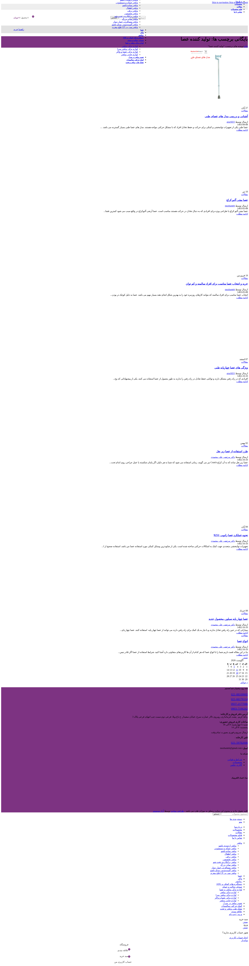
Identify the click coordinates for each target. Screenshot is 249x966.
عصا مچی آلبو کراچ (237, 200)
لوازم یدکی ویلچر (130, 46)
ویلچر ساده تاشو (130, 5)
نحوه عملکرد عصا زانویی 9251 (231, 535)
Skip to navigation (220, 2)
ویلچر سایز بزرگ (130, 19)
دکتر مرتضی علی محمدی (223, 457)
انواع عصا (242, 641)
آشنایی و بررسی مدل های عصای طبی (226, 116)
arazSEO (231, 122)
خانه (246, 46)
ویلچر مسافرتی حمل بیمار (125, 21)
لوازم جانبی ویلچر (129, 54)
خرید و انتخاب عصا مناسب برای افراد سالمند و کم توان (217, 283)
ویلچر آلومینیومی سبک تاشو (125, 24)
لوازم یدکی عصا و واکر (127, 52)
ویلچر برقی (132, 11)
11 (237, 670)
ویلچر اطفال (132, 8)
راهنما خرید (19, 29)
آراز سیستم (158, 811)
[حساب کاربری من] (39, 17)
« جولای (244, 682)
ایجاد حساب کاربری (238, 937)
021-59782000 (239, 742)
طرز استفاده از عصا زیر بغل (232, 451)
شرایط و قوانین (234, 759)
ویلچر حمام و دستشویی (127, 2)
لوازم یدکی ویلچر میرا (127, 49)
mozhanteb (230, 206)
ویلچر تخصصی (131, 13)
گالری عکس (236, 765)
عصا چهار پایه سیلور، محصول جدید (228, 618)
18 (237, 673)
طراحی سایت (177, 811)
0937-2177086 (239, 703)
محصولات (237, 762)
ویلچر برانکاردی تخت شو (126, 16)
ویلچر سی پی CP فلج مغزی (125, 27)
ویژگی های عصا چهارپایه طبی (231, 367)
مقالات (244, 110)
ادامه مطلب (242, 130)
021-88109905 (239, 694)
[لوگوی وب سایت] (212, 26)
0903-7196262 (239, 708)
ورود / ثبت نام (235, 914)
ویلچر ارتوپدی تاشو (227, 845)
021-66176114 (239, 699)
